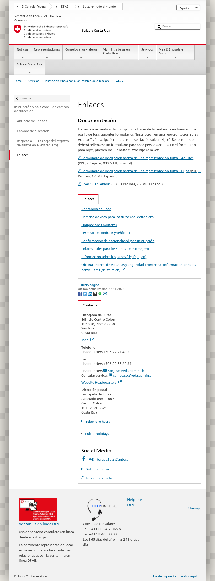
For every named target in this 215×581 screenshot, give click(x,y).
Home (18, 81)
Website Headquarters (99, 382)
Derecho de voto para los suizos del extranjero (117, 217)
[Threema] (95, 293)
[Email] (105, 293)
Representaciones (47, 49)
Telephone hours (97, 421)
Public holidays (97, 434)
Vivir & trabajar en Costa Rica (116, 51)
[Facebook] (80, 293)
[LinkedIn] (90, 293)
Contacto (87, 305)
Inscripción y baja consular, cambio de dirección (77, 81)
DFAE (64, 6)
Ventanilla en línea (96, 209)
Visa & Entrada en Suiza (172, 51)
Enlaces (86, 199)
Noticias (22, 49)
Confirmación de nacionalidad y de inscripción (117, 241)
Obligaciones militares (99, 225)
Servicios (147, 49)
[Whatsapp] (100, 293)
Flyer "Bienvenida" (122, 184)
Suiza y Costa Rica (29, 64)
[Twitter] (85, 293)
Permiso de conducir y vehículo (105, 233)
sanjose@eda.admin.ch (126, 370)
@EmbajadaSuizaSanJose (108, 459)
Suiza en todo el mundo (99, 6)
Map (85, 340)
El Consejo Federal (34, 6)
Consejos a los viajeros (81, 49)
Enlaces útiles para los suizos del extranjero (115, 249)
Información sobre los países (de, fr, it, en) (113, 257)
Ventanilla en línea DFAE (40, 524)
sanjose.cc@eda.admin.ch (133, 375)
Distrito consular (97, 469)
